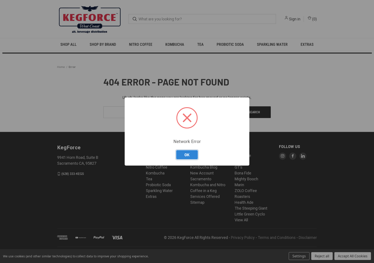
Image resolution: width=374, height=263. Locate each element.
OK (187, 154)
